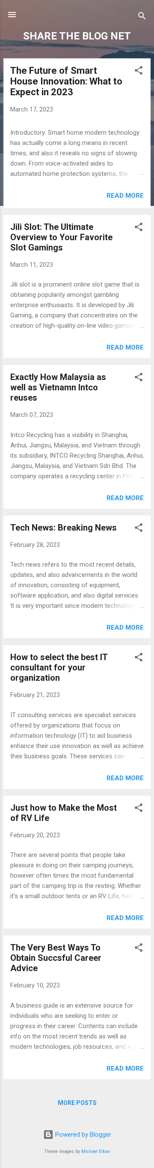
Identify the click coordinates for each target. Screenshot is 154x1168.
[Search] (142, 17)
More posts (77, 1102)
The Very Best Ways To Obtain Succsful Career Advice (55, 957)
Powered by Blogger (82, 1134)
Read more (125, 195)
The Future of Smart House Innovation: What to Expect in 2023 (66, 81)
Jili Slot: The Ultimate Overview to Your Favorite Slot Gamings (61, 237)
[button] (138, 71)
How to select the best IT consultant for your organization (58, 667)
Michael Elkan (95, 1151)
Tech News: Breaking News (63, 527)
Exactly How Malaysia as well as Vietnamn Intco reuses (58, 387)
